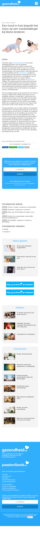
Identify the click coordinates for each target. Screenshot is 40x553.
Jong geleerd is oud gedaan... (26, 334)
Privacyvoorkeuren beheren (10, 490)
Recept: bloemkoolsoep (24, 354)
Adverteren (5, 478)
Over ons (5, 474)
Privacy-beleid (30, 183)
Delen (5, 147)
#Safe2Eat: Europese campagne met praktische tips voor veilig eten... (26, 325)
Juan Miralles (9, 141)
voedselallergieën (19, 63)
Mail (27, 147)
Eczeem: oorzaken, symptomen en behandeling (22, 207)
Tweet (21, 147)
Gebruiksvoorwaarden (9, 488)
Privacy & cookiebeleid (9, 486)
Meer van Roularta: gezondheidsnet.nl (13, 471)
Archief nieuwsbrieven (8, 481)
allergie (6, 229)
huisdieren (31, 79)
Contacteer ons (6, 476)
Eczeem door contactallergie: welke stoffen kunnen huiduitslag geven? (17, 216)
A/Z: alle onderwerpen (8, 480)
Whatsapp (13, 147)
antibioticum (23, 73)
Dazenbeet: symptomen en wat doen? (19, 209)
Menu (36, 3)
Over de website (7, 484)
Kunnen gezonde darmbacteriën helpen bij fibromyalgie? (25, 377)
